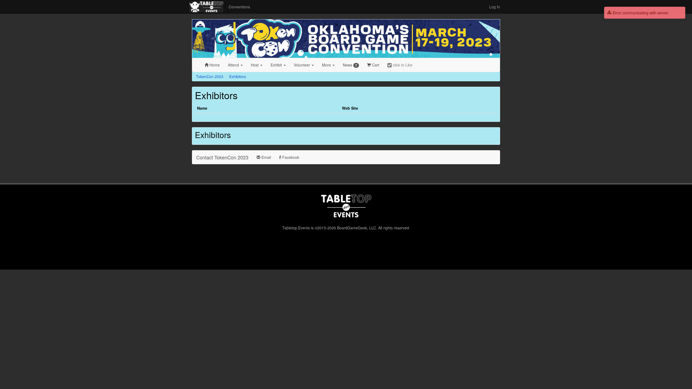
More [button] (327, 65)
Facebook (290, 157)
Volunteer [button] (302, 65)
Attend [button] (234, 65)
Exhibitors (237, 76)
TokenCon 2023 (209, 76)
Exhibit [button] (277, 65)
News (350, 65)
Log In (494, 6)
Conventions (239, 6)
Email (265, 157)
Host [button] (255, 65)
